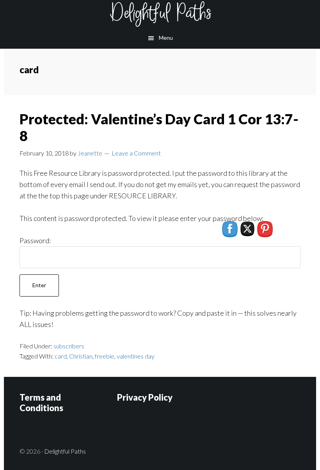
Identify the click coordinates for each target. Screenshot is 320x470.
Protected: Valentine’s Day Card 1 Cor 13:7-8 (159, 127)
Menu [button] (166, 37)
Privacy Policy (144, 397)
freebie (104, 356)
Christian (80, 356)
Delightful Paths (160, 13)
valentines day (136, 356)
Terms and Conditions (41, 402)
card (61, 356)
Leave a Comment (136, 153)
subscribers (68, 346)
